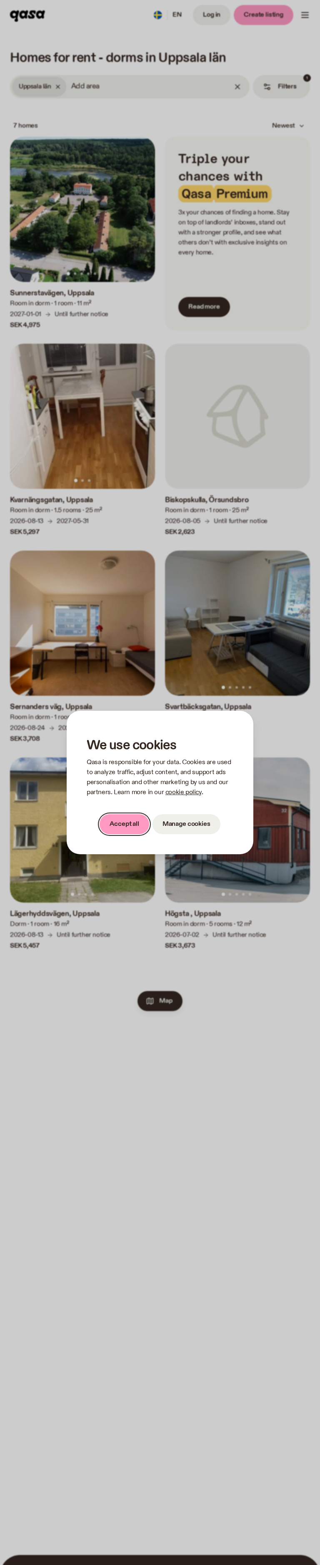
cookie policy (183, 792)
